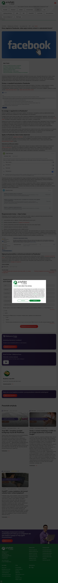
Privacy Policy (42, 297)
